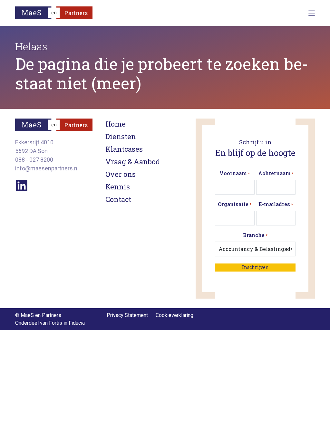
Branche (255, 235)
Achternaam (276, 173)
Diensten (120, 136)
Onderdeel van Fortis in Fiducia (50, 323)
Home (115, 124)
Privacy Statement (127, 315)
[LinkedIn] (21, 185)
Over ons (120, 174)
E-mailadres (275, 204)
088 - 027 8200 (34, 159)
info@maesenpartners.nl (47, 168)
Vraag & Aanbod (132, 161)
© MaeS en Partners (38, 315)
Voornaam (234, 173)
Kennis (117, 186)
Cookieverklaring (174, 315)
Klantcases (124, 149)
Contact (118, 199)
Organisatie (234, 204)
